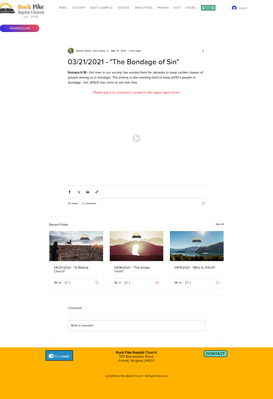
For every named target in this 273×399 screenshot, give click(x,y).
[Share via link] (97, 192)
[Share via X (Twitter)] (78, 192)
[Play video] (136, 138)
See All (220, 224)
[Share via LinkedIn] (88, 192)
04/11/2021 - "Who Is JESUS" (194, 267)
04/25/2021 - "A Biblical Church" (71, 269)
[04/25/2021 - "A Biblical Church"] (76, 246)
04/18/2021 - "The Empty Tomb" (132, 269)
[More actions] (203, 51)
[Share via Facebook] (69, 192)
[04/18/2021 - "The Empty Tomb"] (136, 246)
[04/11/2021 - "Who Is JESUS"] (197, 246)
